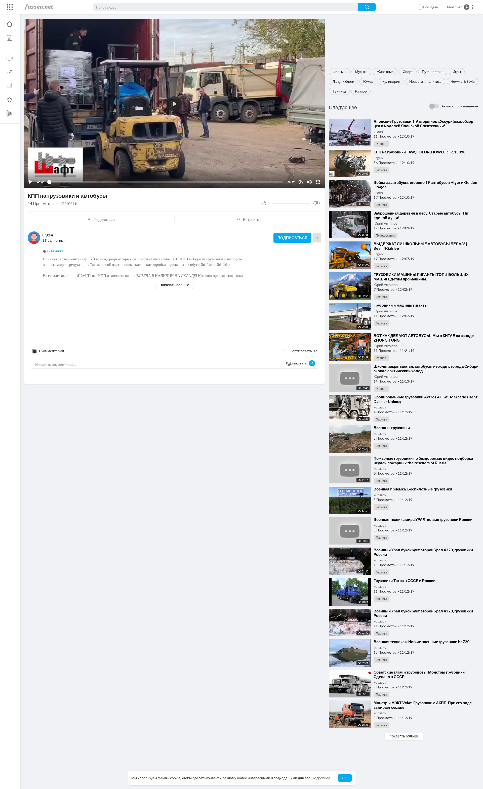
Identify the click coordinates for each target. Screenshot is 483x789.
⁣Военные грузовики (392, 427)
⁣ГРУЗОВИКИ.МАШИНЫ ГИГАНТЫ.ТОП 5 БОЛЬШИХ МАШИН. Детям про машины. (421, 276)
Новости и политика (425, 81)
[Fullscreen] (317, 182)
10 (301, 182)
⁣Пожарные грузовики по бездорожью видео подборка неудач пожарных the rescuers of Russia (423, 460)
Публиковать (297, 363)
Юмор (368, 81)
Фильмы (339, 71)
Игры (457, 71)
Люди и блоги (343, 81)
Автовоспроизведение (459, 106)
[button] (460, 7)
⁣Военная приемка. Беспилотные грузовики (413, 489)
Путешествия (433, 71)
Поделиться (104, 219)
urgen (378, 131)
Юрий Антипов (385, 223)
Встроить (251, 219)
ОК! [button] (345, 778)
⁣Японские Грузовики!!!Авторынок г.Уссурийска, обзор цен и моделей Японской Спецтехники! (423, 123)
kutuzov (380, 407)
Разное (361, 91)
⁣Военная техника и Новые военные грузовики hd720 (421, 641)
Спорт (408, 71)
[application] (174, 103)
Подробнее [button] (321, 778)
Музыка (361, 71)
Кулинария (391, 81)
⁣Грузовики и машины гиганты (401, 305)
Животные (385, 71)
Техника (339, 91)
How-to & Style (463, 81)
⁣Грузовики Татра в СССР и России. (405, 580)
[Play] (30, 182)
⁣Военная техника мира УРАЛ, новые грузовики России (423, 519)
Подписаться (292, 237)
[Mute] (309, 182)
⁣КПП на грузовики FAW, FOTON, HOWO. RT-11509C (420, 152)
